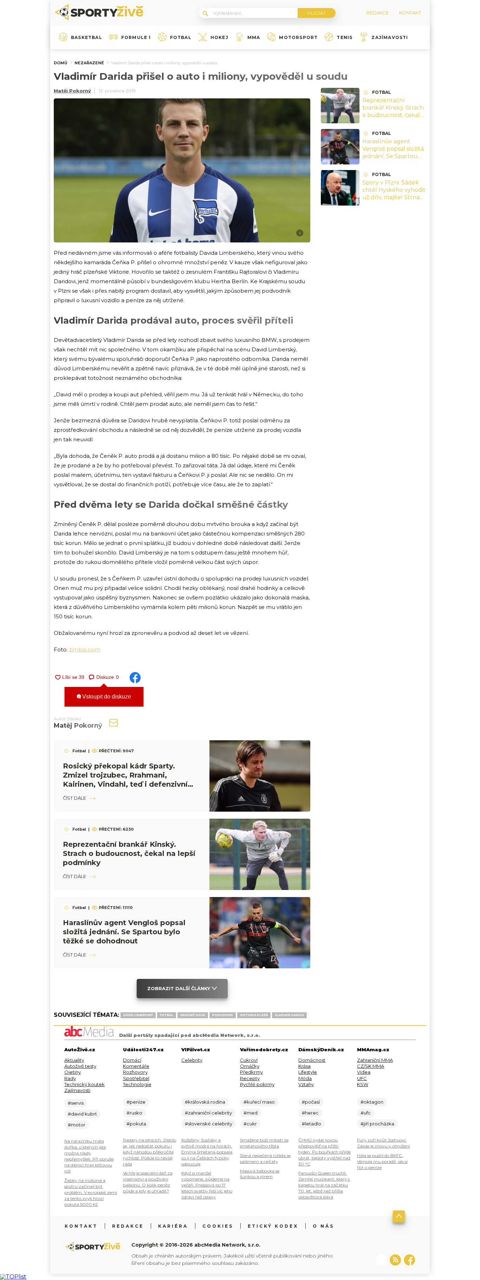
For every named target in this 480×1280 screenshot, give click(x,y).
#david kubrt (82, 1114)
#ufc (366, 1113)
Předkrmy (251, 1072)
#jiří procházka (377, 1123)
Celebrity (191, 1060)
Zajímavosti (389, 37)
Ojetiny (72, 1072)
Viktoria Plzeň (254, 1015)
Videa (363, 1072)
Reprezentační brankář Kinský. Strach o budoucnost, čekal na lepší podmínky (129, 853)
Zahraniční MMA (375, 1060)
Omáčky (249, 1066)
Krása (304, 1066)
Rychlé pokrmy (257, 1084)
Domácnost (311, 1060)
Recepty (250, 1078)
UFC (362, 1078)
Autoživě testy (80, 1066)
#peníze (136, 1102)
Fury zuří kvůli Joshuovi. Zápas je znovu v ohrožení (383, 1143)
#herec (310, 1113)
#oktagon (372, 1102)
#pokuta (136, 1123)
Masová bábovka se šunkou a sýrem (259, 1174)
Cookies (217, 1226)
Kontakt (81, 1226)
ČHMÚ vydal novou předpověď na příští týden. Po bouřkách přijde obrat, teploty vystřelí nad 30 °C (324, 1152)
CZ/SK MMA (370, 1066)
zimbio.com (84, 649)
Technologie (137, 1084)
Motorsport (298, 37)
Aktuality (74, 1060)
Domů (60, 62)
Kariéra (173, 1226)
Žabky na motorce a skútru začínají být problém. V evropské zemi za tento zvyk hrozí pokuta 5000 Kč (90, 1192)
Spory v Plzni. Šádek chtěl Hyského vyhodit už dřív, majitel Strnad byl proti (394, 193)
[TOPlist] (13, 1276)
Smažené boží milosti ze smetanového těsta (264, 1143)
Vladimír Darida (289, 1015)
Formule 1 (136, 37)
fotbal (166, 1015)
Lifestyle (307, 1072)
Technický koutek (84, 1084)
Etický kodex (273, 1226)
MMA (253, 37)
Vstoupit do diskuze (106, 697)
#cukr (250, 1123)
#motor (76, 1125)
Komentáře (136, 1066)
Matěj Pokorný (72, 90)
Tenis (344, 37)
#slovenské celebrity (208, 1123)
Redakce (128, 1226)
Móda (305, 1078)
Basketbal (86, 37)
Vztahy (306, 1084)
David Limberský (138, 1015)
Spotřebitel (136, 1078)
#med (251, 1113)
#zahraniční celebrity (208, 1113)
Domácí (132, 1060)
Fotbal (181, 37)
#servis (76, 1103)
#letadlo (311, 1123)
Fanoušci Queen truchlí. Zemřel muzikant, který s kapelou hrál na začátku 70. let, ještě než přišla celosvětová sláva (324, 1185)
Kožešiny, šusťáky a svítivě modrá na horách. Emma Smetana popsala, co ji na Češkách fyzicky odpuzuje (207, 1152)
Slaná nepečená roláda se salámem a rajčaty (265, 1158)
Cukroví (249, 1060)
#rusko (134, 1113)
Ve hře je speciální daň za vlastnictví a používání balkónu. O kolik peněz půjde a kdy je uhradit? (148, 1182)
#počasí (311, 1102)
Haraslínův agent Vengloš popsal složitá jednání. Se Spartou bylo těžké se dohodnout (124, 931)
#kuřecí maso (259, 1102)
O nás (323, 1226)
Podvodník (222, 1015)
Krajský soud (192, 1015)
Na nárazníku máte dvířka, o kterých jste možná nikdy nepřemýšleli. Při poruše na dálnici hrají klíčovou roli (88, 1156)
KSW (362, 1084)
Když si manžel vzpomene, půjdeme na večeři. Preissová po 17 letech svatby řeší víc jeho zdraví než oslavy (206, 1185)
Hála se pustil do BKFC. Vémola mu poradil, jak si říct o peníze (382, 1161)
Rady (70, 1078)
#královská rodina (205, 1102)
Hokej (219, 37)
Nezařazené (89, 62)
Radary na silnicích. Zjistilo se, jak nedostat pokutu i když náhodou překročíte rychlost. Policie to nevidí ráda (149, 1152)
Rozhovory (135, 1072)
